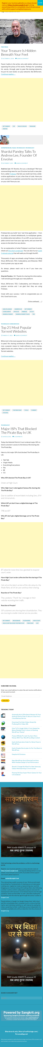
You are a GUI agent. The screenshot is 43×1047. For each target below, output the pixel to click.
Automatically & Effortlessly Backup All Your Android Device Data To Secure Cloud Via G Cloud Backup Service (26, 716)
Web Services (14, 324)
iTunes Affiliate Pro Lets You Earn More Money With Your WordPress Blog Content (26, 737)
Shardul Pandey (8, 314)
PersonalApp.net (21, 1034)
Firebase (13, 174)
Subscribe (5, 700)
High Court (36, 620)
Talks (14, 148)
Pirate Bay (30, 623)
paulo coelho (22, 126)
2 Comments (18, 436)
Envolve (16, 311)
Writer (5, 128)
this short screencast (15, 251)
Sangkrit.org (5, 911)
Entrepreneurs (6, 148)
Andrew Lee (18, 309)
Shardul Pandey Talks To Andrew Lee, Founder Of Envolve (19, 155)
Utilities (5, 412)
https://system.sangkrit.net (9, 871)
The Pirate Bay (17, 410)
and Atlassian (7, 309)
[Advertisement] (21, 100)
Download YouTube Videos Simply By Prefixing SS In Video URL (24, 723)
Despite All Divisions (18, 754)
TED (33, 314)
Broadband (16, 620)
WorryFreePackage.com (28, 1031)
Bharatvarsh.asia (11, 1031)
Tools (26, 410)
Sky (37, 623)
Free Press (4, 47)
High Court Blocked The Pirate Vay (13, 623)
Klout (32, 311)
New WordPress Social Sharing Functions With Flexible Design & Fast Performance (25, 761)
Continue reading (8, 74)
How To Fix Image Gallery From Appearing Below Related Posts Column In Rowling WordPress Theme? (25, 730)
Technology (20, 148)
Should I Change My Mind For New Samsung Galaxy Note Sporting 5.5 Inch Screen (26, 767)
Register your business (10, 3)
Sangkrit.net (5, 897)
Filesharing (26, 620)
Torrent (34, 410)
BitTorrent (6, 126)
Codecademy (7, 311)
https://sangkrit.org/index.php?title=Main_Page (13, 1023)
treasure (32, 126)
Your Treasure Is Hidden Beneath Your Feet (18, 52)
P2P (14, 126)
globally (21, 3)
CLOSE (40, 2)
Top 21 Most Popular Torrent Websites (16, 329)
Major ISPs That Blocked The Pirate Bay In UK (19, 430)
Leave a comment (22, 58)
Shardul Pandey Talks (23, 314)
